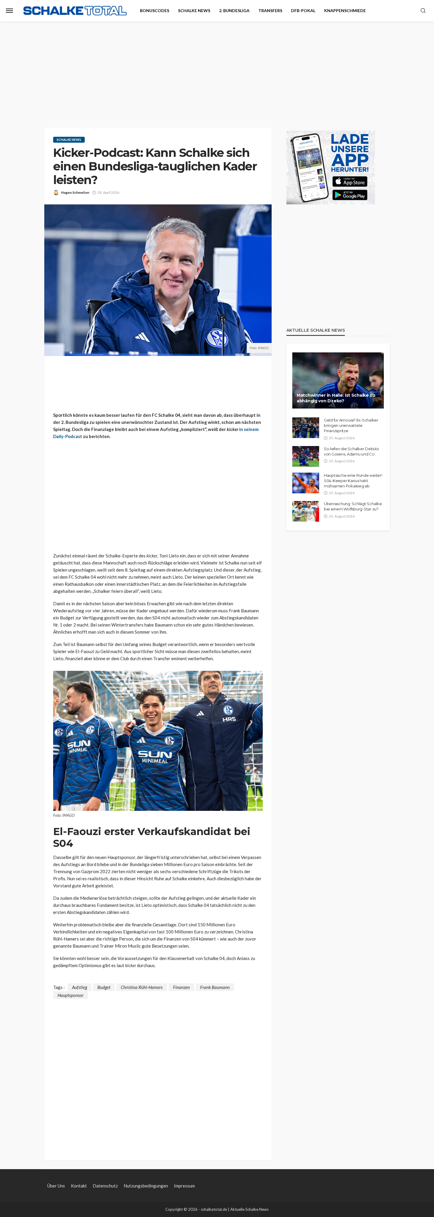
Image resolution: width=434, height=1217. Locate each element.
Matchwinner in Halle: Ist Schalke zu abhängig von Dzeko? (336, 398)
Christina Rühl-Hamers (142, 987)
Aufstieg (79, 987)
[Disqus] (158, 1073)
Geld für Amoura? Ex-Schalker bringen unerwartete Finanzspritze (351, 425)
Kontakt (79, 1185)
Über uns (56, 1185)
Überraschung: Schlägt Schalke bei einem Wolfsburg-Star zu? (353, 506)
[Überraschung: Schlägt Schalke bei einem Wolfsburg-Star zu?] (305, 511)
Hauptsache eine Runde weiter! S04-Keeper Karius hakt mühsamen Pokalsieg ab (353, 480)
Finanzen (181, 987)
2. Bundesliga (234, 10)
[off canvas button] (9, 10)
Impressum (184, 1185)
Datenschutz (105, 1185)
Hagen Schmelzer (75, 192)
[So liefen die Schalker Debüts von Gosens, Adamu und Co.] (305, 456)
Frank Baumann (215, 987)
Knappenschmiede (345, 10)
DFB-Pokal (303, 10)
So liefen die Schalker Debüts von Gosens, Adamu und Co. (351, 451)
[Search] (423, 11)
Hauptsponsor (71, 995)
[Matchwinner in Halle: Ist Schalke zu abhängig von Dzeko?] (338, 380)
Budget (103, 987)
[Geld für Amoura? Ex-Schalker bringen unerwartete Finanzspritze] (305, 427)
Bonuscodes (154, 10)
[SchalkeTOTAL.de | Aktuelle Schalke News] (75, 11)
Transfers (270, 10)
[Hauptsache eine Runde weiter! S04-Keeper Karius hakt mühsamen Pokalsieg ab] (305, 483)
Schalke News (194, 10)
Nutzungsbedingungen (146, 1185)
